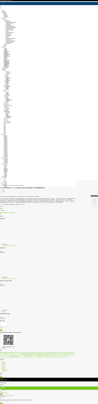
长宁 (5, 96)
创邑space (5, 68)
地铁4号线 (5, 139)
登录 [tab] (3, 387)
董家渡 (7, 79)
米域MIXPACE (6, 53)
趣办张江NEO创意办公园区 (6, 280)
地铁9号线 (5, 145)
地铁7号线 (5, 144)
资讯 (2, 174)
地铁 (2, 140)
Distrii (35, 352)
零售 (2, 70)
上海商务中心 (60, 353)
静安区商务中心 (51, 357)
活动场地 (5, 15)
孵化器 (5, 45)
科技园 (5, 11)
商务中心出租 (21, 355)
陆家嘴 (7, 109)
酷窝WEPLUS (6, 55)
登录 (1, 394)
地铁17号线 (6, 155)
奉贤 (5, 119)
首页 (2, 3)
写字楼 (3, 6)
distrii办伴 (6, 49)
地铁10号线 (6, 146)
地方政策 (5, 182)
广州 (5, 130)
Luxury (72, 352)
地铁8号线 (5, 141)
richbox (7, 37)
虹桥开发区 (8, 95)
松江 (5, 124)
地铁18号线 (6, 163)
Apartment (18, 352)
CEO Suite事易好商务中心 (10, 26)
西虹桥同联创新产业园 (5, 313)
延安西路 (7, 104)
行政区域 (3, 73)
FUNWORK (5, 58)
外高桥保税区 (8, 122)
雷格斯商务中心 (35, 357)
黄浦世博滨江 (8, 85)
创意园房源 (6, 169)
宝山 (5, 122)
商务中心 (3, 18)
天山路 (7, 96)
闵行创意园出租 (24, 357)
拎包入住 (51, 355)
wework (5, 48)
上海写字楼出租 (31, 353)
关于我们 (3, 176)
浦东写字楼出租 (64, 355)
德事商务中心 (41, 355)
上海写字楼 (24, 353)
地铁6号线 (5, 143)
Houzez (67, 352)
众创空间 (5, 44)
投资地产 (5, 181)
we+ (4, 58)
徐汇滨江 (3, 371)
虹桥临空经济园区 (9, 105)
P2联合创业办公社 (9, 34)
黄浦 (5, 75)
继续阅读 (1, 251)
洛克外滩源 (57, 355)
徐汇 (5, 107)
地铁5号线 (5, 140)
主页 (3, 181)
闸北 (5, 95)
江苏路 (7, 92)
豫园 (7, 77)
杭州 (5, 129)
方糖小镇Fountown (7, 54)
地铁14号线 (5, 151)
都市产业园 (6, 16)
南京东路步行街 (8, 78)
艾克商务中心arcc (9, 23)
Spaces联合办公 (6, 61)
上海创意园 (46, 353)
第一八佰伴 (8, 112)
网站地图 (1, 378)
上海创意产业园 (39, 353)
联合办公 (14, 357)
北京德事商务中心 (9, 355)
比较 (1, 384)
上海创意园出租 (53, 353)
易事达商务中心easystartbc (10, 38)
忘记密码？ (6, 392)
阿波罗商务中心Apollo (9, 28)
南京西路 (7, 91)
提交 (1, 330)
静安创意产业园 (41, 357)
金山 (5, 125)
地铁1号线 (5, 135)
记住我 (2, 392)
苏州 (5, 127)
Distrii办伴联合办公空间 (50, 352)
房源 (2, 166)
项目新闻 (5, 177)
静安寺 (7, 87)
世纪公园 (7, 107)
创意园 (3, 12)
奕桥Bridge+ (6, 64)
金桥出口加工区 (8, 121)
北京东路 (7, 74)
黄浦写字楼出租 (57, 357)
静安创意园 (46, 357)
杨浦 (5, 110)
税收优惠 (5, 183)
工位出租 (29, 355)
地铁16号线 (6, 154)
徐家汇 (3, 366)
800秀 (1, 198)
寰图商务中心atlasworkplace (11, 27)
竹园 (7, 113)
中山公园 (7, 93)
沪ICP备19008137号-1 (3, 379)
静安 (5, 85)
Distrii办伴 (40, 352)
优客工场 (5, 50)
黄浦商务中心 (62, 357)
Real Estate (3, 353)
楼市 (5, 178)
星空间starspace (7, 60)
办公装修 (5, 186)
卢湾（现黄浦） (6, 81)
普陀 (5, 118)
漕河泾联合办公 (7, 357)
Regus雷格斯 (8, 21)
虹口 (5, 109)
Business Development (27, 352)
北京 (5, 128)
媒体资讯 (5, 176)
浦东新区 (5, 106)
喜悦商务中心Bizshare (9, 29)
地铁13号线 (6, 157)
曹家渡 (7, 88)
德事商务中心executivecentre (11, 22)
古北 (7, 106)
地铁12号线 (6, 149)
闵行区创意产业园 (30, 357)
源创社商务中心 (8, 33)
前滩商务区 (8, 111)
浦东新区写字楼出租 (71, 355)
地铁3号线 (5, 138)
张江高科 (7, 108)
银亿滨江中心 (3, 247)
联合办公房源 (6, 161)
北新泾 (7, 97)
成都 (5, 133)
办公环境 (5, 173)
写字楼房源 (6, 168)
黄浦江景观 (66, 357)
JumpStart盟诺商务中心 (10, 42)
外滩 (7, 75)
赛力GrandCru (8, 24)
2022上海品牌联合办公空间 (7, 352)
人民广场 (7, 71)
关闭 (3, 384)
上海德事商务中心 (68, 353)
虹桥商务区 (20, 357)
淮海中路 (7, 82)
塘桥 (7, 120)
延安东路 (7, 76)
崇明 (5, 123)
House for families (60, 352)
